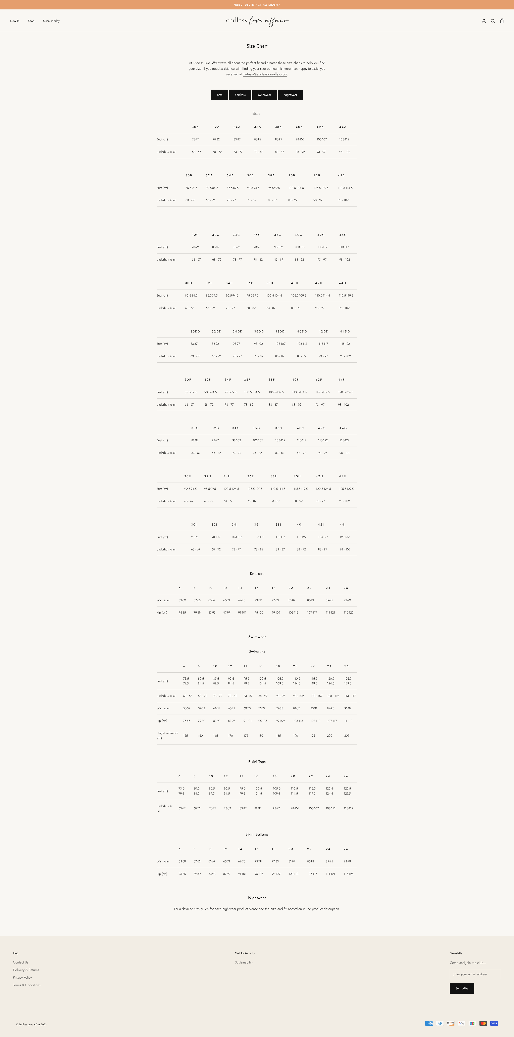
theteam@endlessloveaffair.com (265, 74)
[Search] (493, 21)
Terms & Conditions (27, 985)
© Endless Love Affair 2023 (31, 1024)
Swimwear (264, 95)
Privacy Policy (22, 977)
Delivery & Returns (26, 969)
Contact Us (20, 962)
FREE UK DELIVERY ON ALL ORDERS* (257, 5)
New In (14, 21)
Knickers (240, 95)
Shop (31, 21)
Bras (219, 95)
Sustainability (51, 21)
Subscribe (462, 988)
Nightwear (290, 95)
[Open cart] (502, 20)
